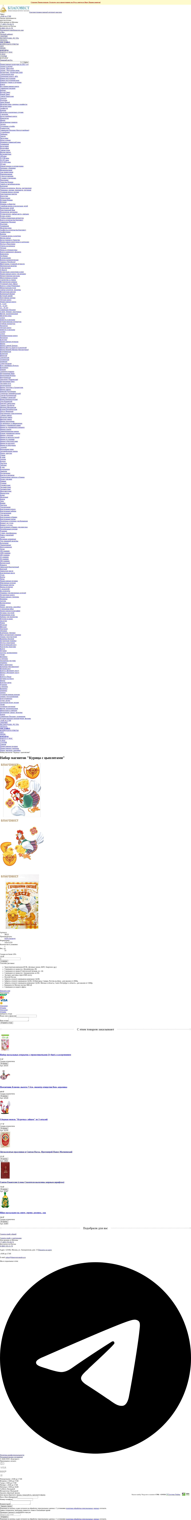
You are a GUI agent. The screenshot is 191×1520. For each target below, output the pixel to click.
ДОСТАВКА (5, 42)
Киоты (2, 577)
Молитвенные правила (8, 122)
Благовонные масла (7, 573)
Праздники (4, 180)
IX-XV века (4, 160)
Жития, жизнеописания (9, 314)
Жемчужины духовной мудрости (12, 264)
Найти (26, 62)
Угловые (3, 483)
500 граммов (5, 561)
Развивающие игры (7, 615)
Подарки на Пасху (7, 679)
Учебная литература (7, 324)
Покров (3, 369)
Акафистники (5, 232)
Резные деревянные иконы (10, 433)
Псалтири (3, 224)
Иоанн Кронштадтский (9, 399)
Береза (2, 499)
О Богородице (5, 268)
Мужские (3, 625)
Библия (3, 90)
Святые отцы (5, 150)
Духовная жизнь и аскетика (10, 236)
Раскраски (4, 326)
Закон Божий (5, 102)
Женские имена (6, 419)
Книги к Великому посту (9, 671)
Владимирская (5, 351)
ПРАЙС (3, 48)
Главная (3, 744)
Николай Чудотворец (8, 391)
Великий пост (5, 669)
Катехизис (4, 186)
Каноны (3, 110)
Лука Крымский (6, 401)
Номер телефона (6, 1499)
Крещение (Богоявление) (9, 667)
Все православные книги (9, 86)
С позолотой (5, 589)
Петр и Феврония (6, 411)
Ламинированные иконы (9, 431)
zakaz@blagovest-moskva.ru (16, 1257)
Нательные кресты (7, 585)
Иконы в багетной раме (9, 441)
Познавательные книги (9, 336)
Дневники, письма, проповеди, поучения (15, 190)
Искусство (4, 196)
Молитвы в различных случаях (11, 112)
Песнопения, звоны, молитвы (11, 712)
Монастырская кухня (8, 288)
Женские (3, 627)
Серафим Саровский (8, 397)
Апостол (3, 98)
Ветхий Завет (5, 92)
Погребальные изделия (8, 529)
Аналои (3, 459)
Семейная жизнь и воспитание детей (14, 206)
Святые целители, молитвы (10, 290)
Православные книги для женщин (13, 274)
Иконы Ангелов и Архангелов (11, 387)
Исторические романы (8, 282)
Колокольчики (5, 603)
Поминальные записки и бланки (12, 477)
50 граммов (4, 559)
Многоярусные (5, 491)
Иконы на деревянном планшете (12, 427)
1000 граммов (5, 553)
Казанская (4, 353)
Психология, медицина (8, 212)
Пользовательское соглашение (11, 1457)
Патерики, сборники (8, 168)
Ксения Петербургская (8, 409)
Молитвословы (5, 106)
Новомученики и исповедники (11, 166)
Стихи (2, 318)
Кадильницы (5, 469)
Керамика (3, 599)
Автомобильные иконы (9, 451)
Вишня (2, 503)
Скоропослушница (7, 371)
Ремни (2, 623)
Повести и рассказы (7, 320)
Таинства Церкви (6, 182)
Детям (2, 655)
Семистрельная (5, 363)
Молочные (4, 497)
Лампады (3, 471)
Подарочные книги (7, 595)
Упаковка (3, 663)
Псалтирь (3, 100)
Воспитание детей (7, 208)
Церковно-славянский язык (10, 142)
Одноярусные (5, 485)
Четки (2, 579)
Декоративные (5, 545)
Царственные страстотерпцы (11, 413)
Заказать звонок (6, 1506)
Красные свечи (5, 683)
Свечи (2, 537)
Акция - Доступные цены (9, 70)
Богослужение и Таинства (10, 240)
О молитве (4, 114)
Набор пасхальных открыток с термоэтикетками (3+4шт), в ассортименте (35, 1055)
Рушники (3, 531)
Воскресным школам (8, 292)
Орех (2, 501)
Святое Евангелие (7, 96)
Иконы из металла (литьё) (9, 437)
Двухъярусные (5, 487)
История (3, 202)
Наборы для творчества (9, 617)
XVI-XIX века (5, 162)
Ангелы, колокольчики (8, 653)
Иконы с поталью (6, 435)
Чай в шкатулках (6, 665)
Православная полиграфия (10, 611)
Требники (3, 134)
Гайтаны (3, 465)
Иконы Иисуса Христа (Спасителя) (13, 348)
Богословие (4, 146)
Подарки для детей (7, 613)
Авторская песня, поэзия (9, 702)
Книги (2, 649)
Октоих (3, 124)
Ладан (2, 549)
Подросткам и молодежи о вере (12, 272)
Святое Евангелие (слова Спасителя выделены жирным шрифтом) (32, 1182)
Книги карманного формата (10, 252)
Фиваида (3, 565)
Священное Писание (8, 222)
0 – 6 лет (3, 304)
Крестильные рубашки (8, 517)
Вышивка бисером (7, 639)
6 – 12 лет (3, 306)
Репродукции (5, 198)
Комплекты (4, 254)
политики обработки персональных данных (82, 1508)
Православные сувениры (9, 597)
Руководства (4, 128)
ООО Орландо (9, 938)
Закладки (3, 621)
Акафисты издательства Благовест (13, 230)
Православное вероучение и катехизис (14, 242)
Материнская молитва (8, 266)
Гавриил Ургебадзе (7, 405)
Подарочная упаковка (8, 641)
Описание (4, 1010)
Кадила (3, 461)
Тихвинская (4, 359)
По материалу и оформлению (11, 423)
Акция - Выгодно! (7, 68)
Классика (3, 340)
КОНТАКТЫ (4, 50)
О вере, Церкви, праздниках (10, 312)
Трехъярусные (5, 489)
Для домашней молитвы (9, 541)
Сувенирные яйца (7, 609)
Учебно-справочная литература (12, 218)
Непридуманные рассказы (10, 276)
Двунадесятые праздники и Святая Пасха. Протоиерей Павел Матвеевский (36, 1152)
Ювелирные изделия (8, 583)
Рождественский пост (8, 645)
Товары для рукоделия (8, 637)
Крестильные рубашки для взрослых (14, 527)
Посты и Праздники (7, 244)
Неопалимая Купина (7, 375)
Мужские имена (6, 417)
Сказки (2, 332)
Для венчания (5, 507)
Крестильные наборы (8, 511)
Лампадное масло (6, 571)
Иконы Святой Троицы (9, 346)
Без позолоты (5, 591)
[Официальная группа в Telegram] (95, 1453)
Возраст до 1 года (6, 523)
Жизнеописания (6, 170)
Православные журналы (9, 342)
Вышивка (3, 688)
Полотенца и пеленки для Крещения (14, 521)
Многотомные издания (8, 278)
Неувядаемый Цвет (7, 381)
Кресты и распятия (7, 475)
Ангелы (3, 601)
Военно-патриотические (9, 260)
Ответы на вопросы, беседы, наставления (15, 188)
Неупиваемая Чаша (7, 373)
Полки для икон (6, 479)
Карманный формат (7, 294)
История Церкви (6, 200)
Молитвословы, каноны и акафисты (13, 104)
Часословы (4, 138)
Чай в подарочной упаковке (10, 635)
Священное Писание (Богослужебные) (14, 130)
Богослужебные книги (8, 116)
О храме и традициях (8, 178)
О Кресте (3, 270)
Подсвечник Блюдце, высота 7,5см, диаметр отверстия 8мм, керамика (33, 1087)
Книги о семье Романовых (10, 286)
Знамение (3, 361)
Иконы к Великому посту (9, 673)
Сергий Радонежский (8, 395)
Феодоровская (5, 377)
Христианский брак (7, 210)
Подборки (4, 256)
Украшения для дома (8, 661)
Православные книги (8, 302)
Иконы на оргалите (7, 443)
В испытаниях (5, 258)
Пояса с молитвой (7, 535)
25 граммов (4, 557)
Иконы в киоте (5, 429)
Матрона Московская (8, 407)
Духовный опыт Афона (9, 284)
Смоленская (4, 357)
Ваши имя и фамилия (8, 1016)
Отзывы (3, 1012)
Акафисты (4, 108)
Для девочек (4, 515)
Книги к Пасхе (5, 677)
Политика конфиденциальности (12, 1455)
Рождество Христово (8, 647)
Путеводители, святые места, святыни (14, 214)
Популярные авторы (7, 298)
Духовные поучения (7, 706)
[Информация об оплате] (95, 999)
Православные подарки (9, 746)
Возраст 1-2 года (6, 525)
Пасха (2, 675)
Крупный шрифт (6, 296)
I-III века (3, 156)
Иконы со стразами (7, 439)
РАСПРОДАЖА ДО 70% (9, 38)
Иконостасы (4, 493)
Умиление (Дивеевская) (9, 379)
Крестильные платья (7, 519)
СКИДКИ (4, 36)
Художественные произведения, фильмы (15, 718)
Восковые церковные (8, 539)
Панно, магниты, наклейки (10, 607)
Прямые (3, 481)
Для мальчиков (5, 513)
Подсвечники (5, 473)
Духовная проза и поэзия (9, 192)
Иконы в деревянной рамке (10, 425)
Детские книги (5, 300)
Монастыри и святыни (8, 710)
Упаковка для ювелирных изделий (13, 593)
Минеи (2, 120)
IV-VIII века (4, 158)
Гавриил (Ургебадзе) (7, 262)
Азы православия (6, 172)
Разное (2, 714)
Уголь (2, 575)
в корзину (4, 961)
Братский (3, 569)
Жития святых (5, 152)
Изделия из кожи (6, 619)
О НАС (3, 54)
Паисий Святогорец (7, 403)
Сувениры (4, 659)
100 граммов (5, 551)
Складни (3, 447)
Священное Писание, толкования (12, 716)
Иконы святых (5, 389)
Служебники (5, 132)
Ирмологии (4, 118)
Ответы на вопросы (7, 246)
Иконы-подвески (6, 587)
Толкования (4, 144)
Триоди (3, 136)
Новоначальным (6, 174)
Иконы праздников (7, 421)
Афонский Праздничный (9, 567)
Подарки (3, 651)
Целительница (5, 385)
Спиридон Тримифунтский (10, 393)
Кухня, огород (5, 216)
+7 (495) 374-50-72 (7, 24)
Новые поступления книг (9, 80)
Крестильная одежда (7, 509)
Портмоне (4, 629)
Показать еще (5, 991)
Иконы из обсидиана (8, 445)
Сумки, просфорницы (8, 533)
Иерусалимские (6, 547)
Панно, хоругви (6, 453)
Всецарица (4, 367)
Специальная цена (7, 74)
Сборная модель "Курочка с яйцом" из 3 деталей (24, 1119)
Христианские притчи (8, 194)
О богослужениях (6, 176)
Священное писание (7, 88)
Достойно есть (5, 383)
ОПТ (2, 46)
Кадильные (4, 543)
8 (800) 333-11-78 (6, 28)
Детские (3, 248)
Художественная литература (10, 322)
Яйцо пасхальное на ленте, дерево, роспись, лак (23, 1212)
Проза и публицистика (8, 250)
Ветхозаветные (5, 154)
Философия (4, 148)
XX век (3, 164)
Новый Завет (5, 94)
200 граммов (5, 555)
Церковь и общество (7, 204)
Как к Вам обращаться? (9, 1497)
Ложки (2, 605)
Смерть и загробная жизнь (10, 184)
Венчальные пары (7, 449)
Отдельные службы (7, 126)
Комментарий (5, 1504)
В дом (2, 467)
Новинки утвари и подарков (10, 82)
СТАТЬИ (3, 56)
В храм (2, 457)
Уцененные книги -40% (9, 76)
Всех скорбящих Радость (9, 365)
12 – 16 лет (4, 308)
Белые (2, 495)
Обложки (3, 631)
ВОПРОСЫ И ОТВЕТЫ (9, 44)
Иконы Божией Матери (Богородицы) (14, 350)
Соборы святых (6, 415)
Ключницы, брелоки (7, 633)
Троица (3, 692)
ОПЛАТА (3, 40)
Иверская (3, 355)
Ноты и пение (5, 140)
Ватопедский (5, 563)
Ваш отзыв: (4, 1020)
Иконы (2, 681)
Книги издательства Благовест (11, 220)
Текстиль (3, 463)
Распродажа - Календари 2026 (11, 72)
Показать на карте (45, 1250)
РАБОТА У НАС (6, 52)
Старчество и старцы (8, 280)
